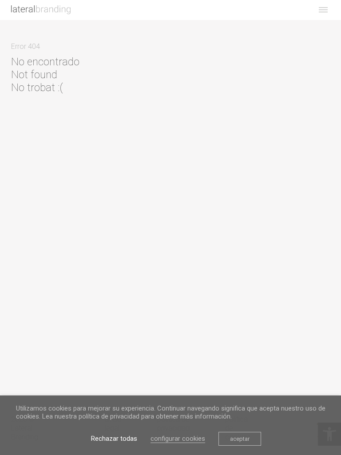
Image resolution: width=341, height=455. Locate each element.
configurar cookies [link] (178, 439)
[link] (41, 9)
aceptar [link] (240, 438)
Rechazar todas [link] (114, 439)
